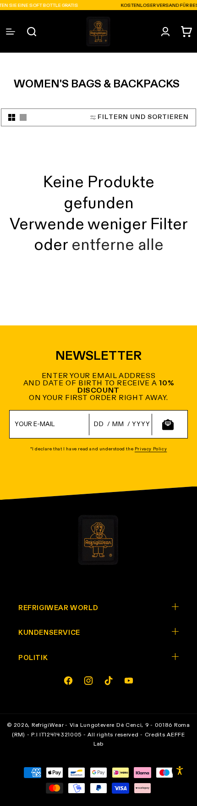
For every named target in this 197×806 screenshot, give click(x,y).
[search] (32, 31)
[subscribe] (168, 424)
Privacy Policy (151, 449)
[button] (186, 31)
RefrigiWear (48, 725)
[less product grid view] (23, 117)
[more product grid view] (11, 117)
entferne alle (117, 246)
